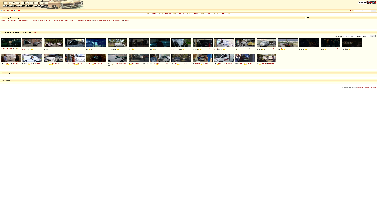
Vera (141, 63)
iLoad (7, 48)
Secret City (207, 48)
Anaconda (3, 20)
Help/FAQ (195, 13)
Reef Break (292, 48)
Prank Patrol (37, 63)
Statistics (181, 13)
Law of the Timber (63, 20)
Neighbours (165, 63)
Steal (11, 48)
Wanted (164, 48)
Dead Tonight (102, 20)
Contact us (367, 87)
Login (351, 10)
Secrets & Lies (59, 48)
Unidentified (168, 13)
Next (35, 32)
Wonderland (58, 63)
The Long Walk (110, 20)
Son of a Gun (143, 48)
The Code (100, 48)
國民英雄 (120, 20)
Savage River (229, 63)
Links (222, 13)
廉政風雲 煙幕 (122, 63)
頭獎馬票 (96, 20)
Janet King (271, 48)
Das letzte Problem (21, 20)
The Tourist (314, 48)
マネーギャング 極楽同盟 (32, 20)
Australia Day (271, 63)
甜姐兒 (116, 20)
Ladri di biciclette (11, 20)
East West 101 (357, 48)
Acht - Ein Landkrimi (53, 20)
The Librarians (16, 63)
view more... (127, 20)
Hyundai (3, 48)
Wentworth (100, 63)
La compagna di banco (82, 20)
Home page (6, 10)
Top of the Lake (187, 63)
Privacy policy (373, 87)
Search (154, 13)
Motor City (90, 20)
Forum (209, 13)
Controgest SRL (360, 87)
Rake (248, 48)
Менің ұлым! (72, 20)
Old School (79, 48)
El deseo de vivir (43, 20)
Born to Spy (335, 48)
